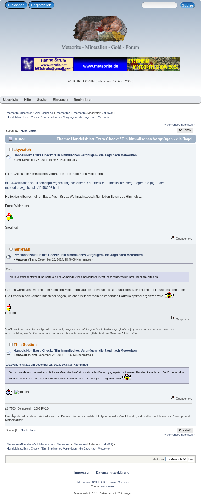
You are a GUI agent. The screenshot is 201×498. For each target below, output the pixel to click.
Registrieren (41, 5)
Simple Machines (119, 481)
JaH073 (107, 112)
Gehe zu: (159, 459)
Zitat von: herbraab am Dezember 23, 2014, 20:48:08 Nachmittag (47, 364)
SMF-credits (83, 481)
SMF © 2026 (99, 481)
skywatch (22, 149)
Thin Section (25, 344)
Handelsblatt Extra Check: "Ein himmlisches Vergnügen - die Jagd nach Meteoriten (75, 155)
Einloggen (16, 5)
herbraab (22, 249)
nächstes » (188, 124)
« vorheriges (172, 124)
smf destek (107, 486)
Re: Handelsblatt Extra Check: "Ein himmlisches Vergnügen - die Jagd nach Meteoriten (78, 255)
